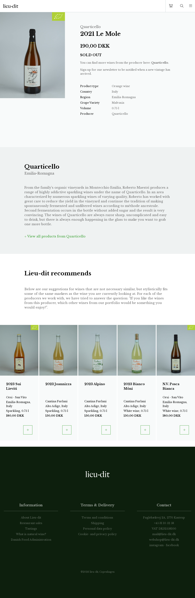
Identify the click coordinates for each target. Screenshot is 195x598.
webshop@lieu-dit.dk (164, 539)
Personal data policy (97, 528)
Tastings (31, 528)
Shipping (97, 523)
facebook (172, 545)
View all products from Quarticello (56, 236)
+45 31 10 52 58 (164, 523)
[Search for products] (181, 6)
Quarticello (159, 62)
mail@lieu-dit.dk (164, 534)
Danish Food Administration (31, 539)
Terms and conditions (97, 517)
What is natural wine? (31, 534)
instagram (156, 545)
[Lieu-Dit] (10, 6)
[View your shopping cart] (171, 6)
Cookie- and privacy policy (97, 534)
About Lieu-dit (31, 517)
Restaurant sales (31, 523)
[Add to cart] (27, 429)
